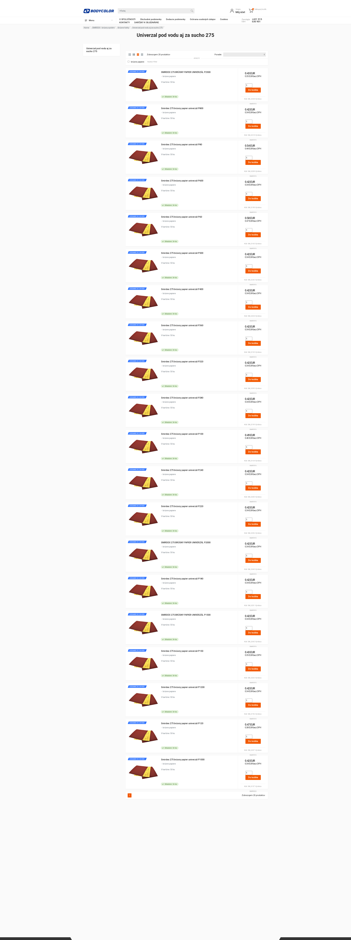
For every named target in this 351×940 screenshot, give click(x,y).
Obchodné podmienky (150, 19)
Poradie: (218, 54)
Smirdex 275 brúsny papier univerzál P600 (182, 180)
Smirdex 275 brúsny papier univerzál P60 (181, 217)
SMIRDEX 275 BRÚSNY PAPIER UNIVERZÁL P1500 (185, 615)
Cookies (224, 19)
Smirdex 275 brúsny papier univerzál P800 (182, 108)
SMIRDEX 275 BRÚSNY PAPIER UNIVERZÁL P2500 (185, 72)
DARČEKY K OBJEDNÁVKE (146, 22)
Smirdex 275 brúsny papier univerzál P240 (182, 470)
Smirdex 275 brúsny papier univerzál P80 (181, 144)
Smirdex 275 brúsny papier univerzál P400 (182, 289)
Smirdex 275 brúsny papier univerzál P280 (182, 397)
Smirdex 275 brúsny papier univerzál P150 (182, 651)
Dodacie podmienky (175, 19)
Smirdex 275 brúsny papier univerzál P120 (182, 723)
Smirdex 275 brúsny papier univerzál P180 (182, 578)
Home (86, 28)
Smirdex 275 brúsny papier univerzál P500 (182, 253)
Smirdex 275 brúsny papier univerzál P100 (182, 434)
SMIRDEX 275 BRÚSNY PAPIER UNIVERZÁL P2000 (185, 542)
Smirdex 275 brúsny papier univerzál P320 (182, 361)
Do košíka (253, 90)
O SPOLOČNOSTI (127, 19)
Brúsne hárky (123, 28)
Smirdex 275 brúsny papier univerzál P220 (182, 506)
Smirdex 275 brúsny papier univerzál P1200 (182, 687)
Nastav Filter (152, 62)
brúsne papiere (137, 62)
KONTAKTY (124, 22)
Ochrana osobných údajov (202, 19)
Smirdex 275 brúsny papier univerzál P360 (182, 325)
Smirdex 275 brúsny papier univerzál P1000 (182, 759)
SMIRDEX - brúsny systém (103, 28)
